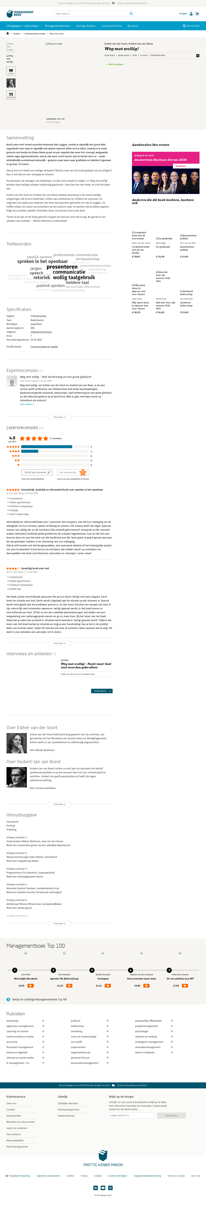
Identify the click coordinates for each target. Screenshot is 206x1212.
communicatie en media (19, 1036)
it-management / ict (17, 1063)
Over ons (11, 1103)
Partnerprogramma (17, 1146)
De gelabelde (163, 247)
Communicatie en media (35, 34)
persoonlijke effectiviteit (148, 1020)
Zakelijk (62, 1096)
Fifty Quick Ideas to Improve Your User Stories (140, 305)
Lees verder (26, 404)
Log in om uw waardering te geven (73, 479)
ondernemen (78, 1047)
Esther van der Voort (116, 43)
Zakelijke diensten (68, 1103)
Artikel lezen (100, 691)
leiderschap (77, 1026)
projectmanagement (146, 1026)
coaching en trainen (17, 1031)
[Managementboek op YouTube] (103, 1188)
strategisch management (149, 1041)
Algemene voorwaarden (48, 1176)
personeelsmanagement (84, 1063)
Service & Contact (176, 1176)
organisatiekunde (80, 1052)
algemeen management (20, 1026)
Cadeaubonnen (66, 1115)
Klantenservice (15, 1096)
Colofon (70, 1176)
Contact (10, 1109)
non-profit (76, 1041)
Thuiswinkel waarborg (19, 1176)
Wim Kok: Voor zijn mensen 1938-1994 (165, 305)
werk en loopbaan (145, 1052)
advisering (12, 1020)
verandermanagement (147, 1047)
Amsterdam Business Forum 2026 (160, 160)
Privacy (84, 1176)
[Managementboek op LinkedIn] (95, 1188)
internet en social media (20, 1057)
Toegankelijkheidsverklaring (147, 1176)
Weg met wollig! (57, 34)
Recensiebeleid (14, 1140)
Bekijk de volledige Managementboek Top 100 (40, 999)
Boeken (16, 34)
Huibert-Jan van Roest (140, 43)
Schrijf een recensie (35, 472)
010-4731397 (193, 26)
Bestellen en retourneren (20, 1122)
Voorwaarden (13, 1115)
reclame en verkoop (146, 1036)
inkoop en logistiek (16, 1052)
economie (11, 1041)
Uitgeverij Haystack (41, 332)
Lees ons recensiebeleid (32, 479)
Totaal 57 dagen (53, 122)
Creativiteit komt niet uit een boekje (140, 250)
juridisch (75, 1020)
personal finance (80, 1057)
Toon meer (58, 417)
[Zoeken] (131, 14)
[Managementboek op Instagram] (110, 1188)
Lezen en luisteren (16, 1128)
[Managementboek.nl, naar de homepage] (20, 17)
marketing (76, 1031)
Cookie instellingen (117, 1176)
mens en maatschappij (83, 1036)
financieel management (19, 1047)
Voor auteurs (13, 1134)
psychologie (141, 1031)
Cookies (98, 1176)
